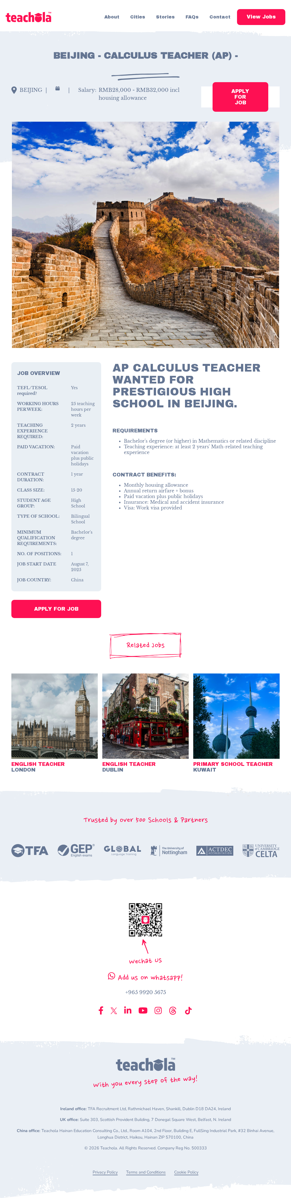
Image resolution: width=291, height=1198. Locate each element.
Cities (137, 16)
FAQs (192, 16)
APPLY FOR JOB (240, 96)
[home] (28, 17)
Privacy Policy (105, 1172)
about (111, 16)
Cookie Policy (186, 1172)
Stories (165, 16)
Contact (219, 16)
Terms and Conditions (146, 1172)
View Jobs (261, 17)
